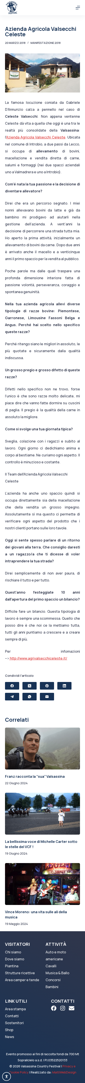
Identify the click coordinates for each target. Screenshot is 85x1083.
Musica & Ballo (57, 973)
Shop (9, 1029)
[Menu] (78, 7)
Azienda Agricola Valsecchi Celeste (35, 137)
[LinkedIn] (64, 686)
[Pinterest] (47, 686)
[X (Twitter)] (29, 686)
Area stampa (15, 1009)
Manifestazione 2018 (46, 43)
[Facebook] (12, 686)
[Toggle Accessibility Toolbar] (6, 1076)
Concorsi (53, 979)
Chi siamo (13, 952)
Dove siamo (14, 959)
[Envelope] (71, 1008)
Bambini (52, 986)
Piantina (11, 966)
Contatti (12, 1016)
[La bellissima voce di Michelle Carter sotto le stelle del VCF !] (42, 814)
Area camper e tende (22, 979)
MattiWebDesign (64, 1072)
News (9, 1036)
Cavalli (51, 966)
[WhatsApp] (29, 696)
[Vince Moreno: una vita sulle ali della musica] (42, 884)
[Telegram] (12, 696)
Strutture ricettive (20, 973)
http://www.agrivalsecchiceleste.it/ (38, 658)
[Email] (47, 696)
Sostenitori (14, 1022)
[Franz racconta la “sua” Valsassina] (42, 748)
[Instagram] (62, 1008)
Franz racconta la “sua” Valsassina (35, 776)
